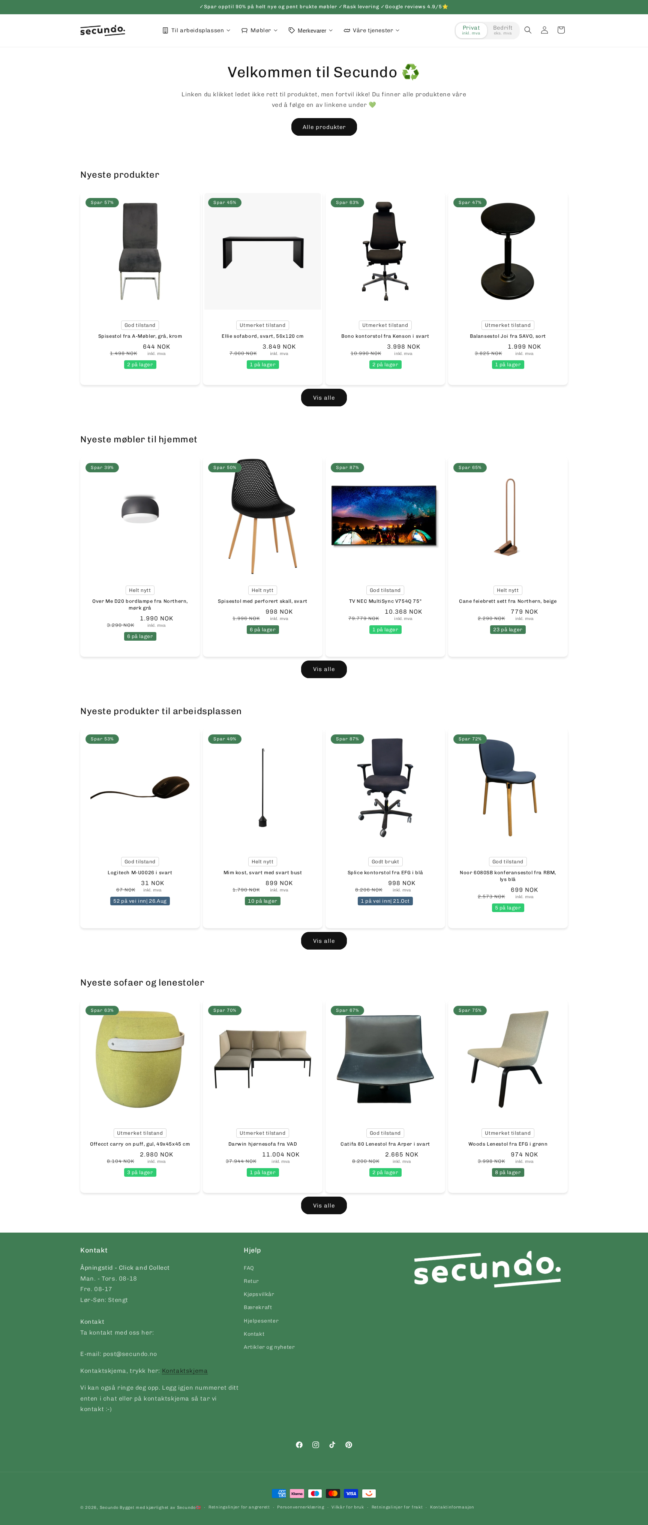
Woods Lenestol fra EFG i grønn (508, 1144)
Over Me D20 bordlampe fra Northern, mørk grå (140, 604)
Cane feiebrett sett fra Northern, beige (507, 601)
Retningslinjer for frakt (397, 1507)
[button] (528, 30)
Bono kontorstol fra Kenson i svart (385, 336)
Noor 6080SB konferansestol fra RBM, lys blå (508, 876)
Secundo (109, 1507)
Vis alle (324, 397)
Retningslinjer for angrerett (239, 1507)
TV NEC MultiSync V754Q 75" (385, 601)
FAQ (249, 1267)
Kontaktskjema (185, 1370)
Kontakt (254, 1333)
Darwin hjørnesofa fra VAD (262, 1144)
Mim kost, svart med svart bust (263, 872)
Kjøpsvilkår (259, 1294)
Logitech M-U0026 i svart (140, 872)
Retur (251, 1281)
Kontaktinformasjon (452, 1507)
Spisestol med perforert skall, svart (263, 601)
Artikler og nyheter (269, 1347)
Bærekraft (258, 1307)
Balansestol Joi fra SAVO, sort (508, 336)
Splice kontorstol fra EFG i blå (385, 872)
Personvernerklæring (300, 1507)
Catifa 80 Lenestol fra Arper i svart (385, 1144)
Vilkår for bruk (348, 1507)
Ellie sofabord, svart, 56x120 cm (262, 336)
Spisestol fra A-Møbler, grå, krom (140, 336)
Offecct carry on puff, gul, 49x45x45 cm (140, 1144)
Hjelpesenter (261, 1320)
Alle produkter (324, 127)
